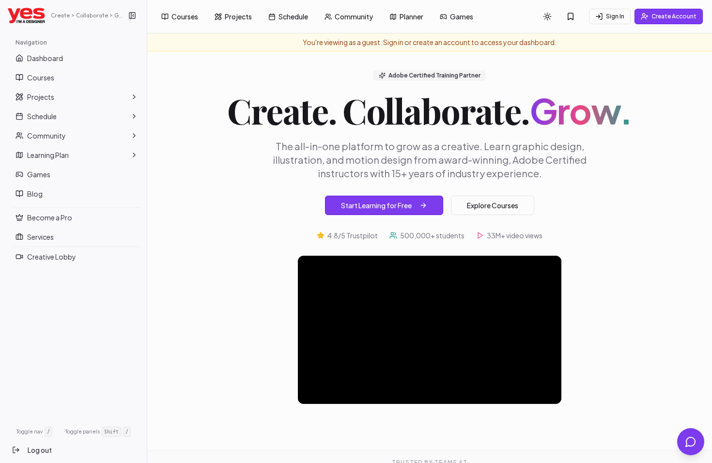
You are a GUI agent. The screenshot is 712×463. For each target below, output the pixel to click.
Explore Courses (492, 205)
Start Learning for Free (376, 205)
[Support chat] (690, 441)
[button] (134, 97)
